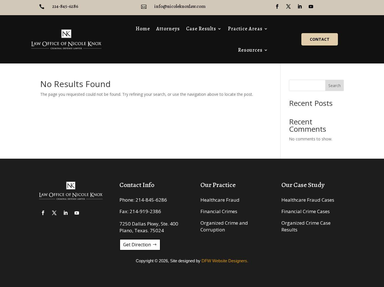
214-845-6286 (151, 200)
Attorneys (168, 28)
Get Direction (137, 245)
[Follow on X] (288, 6)
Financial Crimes (218, 211)
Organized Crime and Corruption (224, 226)
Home (143, 28)
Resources (250, 50)
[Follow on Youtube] (310, 6)
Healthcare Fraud (220, 200)
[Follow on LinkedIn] (299, 6)
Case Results (201, 28)
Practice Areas (245, 28)
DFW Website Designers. (225, 260)
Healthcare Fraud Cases (307, 200)
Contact (319, 39)
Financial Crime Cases (305, 211)
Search (334, 85)
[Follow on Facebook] (277, 6)
